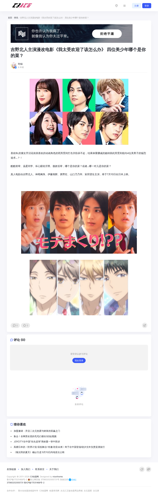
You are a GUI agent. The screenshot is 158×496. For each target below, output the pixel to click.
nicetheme (58, 476)
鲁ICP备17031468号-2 (17, 479)
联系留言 (39, 469)
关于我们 (54, 469)
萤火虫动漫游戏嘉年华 (28, 490)
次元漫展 (88, 490)
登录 (147, 5)
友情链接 (11, 469)
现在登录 (79, 360)
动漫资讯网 (54, 490)
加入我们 (25, 469)
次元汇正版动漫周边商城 (71, 490)
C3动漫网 (34, 476)
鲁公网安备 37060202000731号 (44, 479)
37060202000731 (15, 482)
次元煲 (96, 490)
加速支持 (64, 479)
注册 (136, 5)
